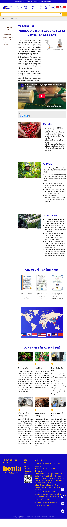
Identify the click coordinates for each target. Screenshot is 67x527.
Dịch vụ (18, 7)
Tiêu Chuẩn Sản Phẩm (27, 467)
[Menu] (64, 14)
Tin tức (33, 7)
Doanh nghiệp (9, 7)
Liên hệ (40, 7)
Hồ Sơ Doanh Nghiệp (28, 472)
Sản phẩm (26, 7)
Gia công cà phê (8, 37)
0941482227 (47, 505)
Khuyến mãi (48, 7)
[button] (57, 7)
